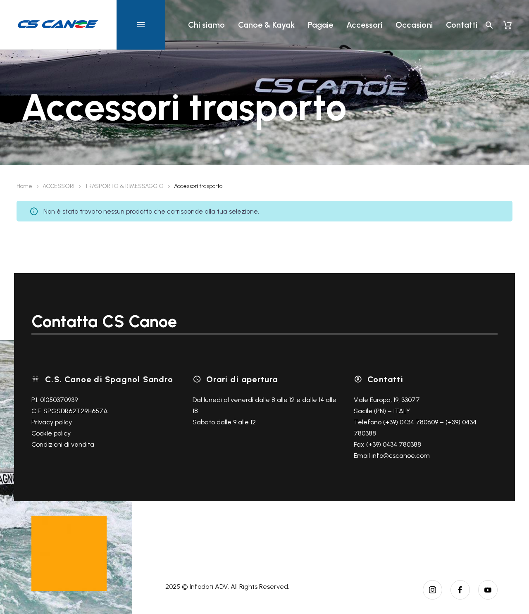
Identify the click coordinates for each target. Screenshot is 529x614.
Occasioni (414, 25)
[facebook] (460, 590)
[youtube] (488, 590)
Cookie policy (51, 433)
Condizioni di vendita (62, 444)
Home (24, 186)
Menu (141, 25)
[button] (489, 25)
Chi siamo (206, 25)
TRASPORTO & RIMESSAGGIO (124, 186)
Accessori (364, 25)
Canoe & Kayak (266, 25)
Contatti (461, 25)
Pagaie (320, 25)
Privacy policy (51, 422)
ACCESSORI (58, 186)
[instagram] (432, 590)
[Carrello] (507, 25)
